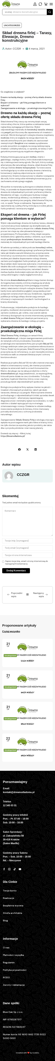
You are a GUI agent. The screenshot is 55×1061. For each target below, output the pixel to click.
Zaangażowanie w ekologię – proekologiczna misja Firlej (26, 108)
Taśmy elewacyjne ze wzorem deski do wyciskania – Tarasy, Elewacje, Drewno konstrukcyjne (27, 693)
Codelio (35, 1053)
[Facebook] (4, 869)
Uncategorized (12, 25)
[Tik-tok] (14, 869)
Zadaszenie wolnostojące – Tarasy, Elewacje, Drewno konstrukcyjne (23, 725)
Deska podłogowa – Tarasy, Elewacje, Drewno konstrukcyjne (27, 662)
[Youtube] (20, 869)
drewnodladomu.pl (19, 280)
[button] (35, 4)
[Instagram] (9, 869)
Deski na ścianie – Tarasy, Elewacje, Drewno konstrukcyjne (27, 756)
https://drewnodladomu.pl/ (13, 436)
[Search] (50, 12)
